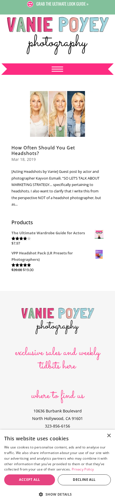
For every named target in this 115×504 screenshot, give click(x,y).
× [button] (109, 436)
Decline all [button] (84, 479)
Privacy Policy (83, 469)
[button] (57, 494)
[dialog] (57, 467)
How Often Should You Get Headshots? (43, 150)
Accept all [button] (29, 479)
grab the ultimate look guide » (62, 4)
